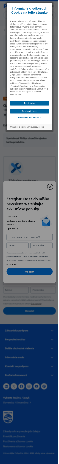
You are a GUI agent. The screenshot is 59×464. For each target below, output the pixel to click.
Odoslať (28, 271)
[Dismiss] (48, 186)
